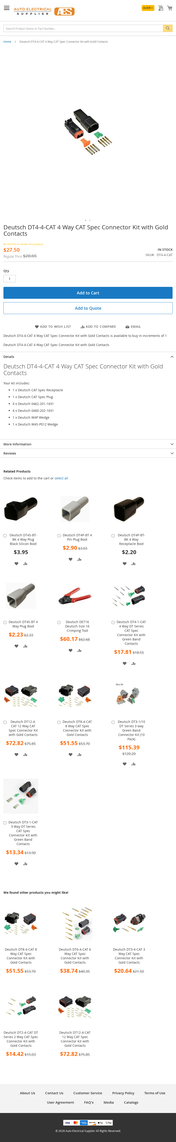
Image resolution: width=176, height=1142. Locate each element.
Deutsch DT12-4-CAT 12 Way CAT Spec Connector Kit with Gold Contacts (23, 728)
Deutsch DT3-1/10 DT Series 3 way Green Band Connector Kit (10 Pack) (131, 730)
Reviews (9, 453)
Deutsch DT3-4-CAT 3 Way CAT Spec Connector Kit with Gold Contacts (129, 956)
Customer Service (87, 1093)
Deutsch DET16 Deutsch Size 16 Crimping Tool (77, 626)
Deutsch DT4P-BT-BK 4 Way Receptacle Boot (131, 539)
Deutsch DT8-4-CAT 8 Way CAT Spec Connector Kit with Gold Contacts (77, 728)
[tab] (88, 356)
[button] (148, 8)
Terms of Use (154, 1093)
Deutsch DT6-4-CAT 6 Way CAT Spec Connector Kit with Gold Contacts (75, 956)
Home (7, 41)
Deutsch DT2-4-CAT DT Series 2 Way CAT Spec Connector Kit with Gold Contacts (21, 1039)
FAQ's (89, 1102)
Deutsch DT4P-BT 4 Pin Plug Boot (77, 537)
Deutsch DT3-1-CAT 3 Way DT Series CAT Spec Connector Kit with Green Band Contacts (23, 833)
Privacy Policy (123, 1093)
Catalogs (131, 1102)
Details (8, 356)
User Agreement (60, 1102)
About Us (27, 1093)
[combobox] (88, 28)
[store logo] (45, 10)
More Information (17, 444)
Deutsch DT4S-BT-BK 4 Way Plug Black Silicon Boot (23, 539)
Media (109, 1102)
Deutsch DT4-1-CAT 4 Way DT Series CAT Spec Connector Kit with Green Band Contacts (131, 633)
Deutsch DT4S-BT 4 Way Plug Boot (23, 624)
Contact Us (54, 1093)
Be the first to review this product (23, 244)
